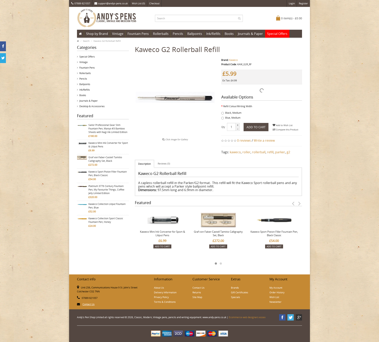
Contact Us (89, 304)
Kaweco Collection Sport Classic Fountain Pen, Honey (105, 220)
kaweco (235, 152)
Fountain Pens (138, 34)
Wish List (274, 297)
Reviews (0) (164, 163)
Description (144, 163)
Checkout (154, 3)
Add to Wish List (284, 125)
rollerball (258, 152)
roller (246, 152)
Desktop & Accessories (92, 106)
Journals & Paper (250, 34)
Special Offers (277, 34)
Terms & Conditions (165, 302)
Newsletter (275, 302)
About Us (159, 287)
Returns (196, 292)
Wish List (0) (138, 3)
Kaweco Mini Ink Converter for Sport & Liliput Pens (108, 144)
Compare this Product (286, 129)
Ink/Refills (213, 34)
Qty (223, 127)
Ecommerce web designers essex (247, 317)
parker (280, 152)
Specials (235, 297)
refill (270, 152)
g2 (288, 152)
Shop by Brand (97, 34)
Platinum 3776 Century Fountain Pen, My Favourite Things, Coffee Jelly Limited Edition (106, 189)
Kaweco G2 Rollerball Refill (107, 40)
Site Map (197, 297)
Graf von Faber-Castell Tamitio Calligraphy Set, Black (105, 159)
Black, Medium (233, 112)
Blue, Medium (232, 117)
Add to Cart (256, 127)
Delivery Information (165, 292)
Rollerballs (161, 34)
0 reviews (244, 140)
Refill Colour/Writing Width (237, 106)
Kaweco (233, 60)
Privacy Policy (161, 297)
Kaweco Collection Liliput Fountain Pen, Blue (107, 205)
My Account (275, 287)
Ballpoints (194, 34)
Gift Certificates (239, 292)
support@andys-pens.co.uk (113, 3)
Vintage (117, 34)
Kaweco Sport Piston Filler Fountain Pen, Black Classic (107, 173)
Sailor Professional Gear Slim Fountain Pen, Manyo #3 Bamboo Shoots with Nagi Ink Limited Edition (107, 128)
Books (229, 34)
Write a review (264, 140)
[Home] (80, 34)
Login (292, 3)
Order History (276, 292)
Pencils (178, 34)
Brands (235, 287)
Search (86, 40)
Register (303, 3)
